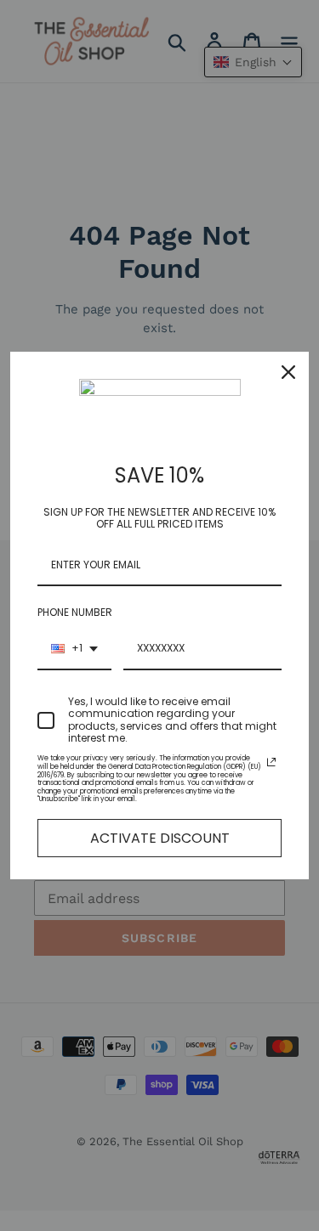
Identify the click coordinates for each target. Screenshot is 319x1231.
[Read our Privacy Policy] (271, 762)
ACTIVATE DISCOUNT (160, 838)
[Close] (288, 372)
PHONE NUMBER (74, 612)
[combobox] (74, 649)
